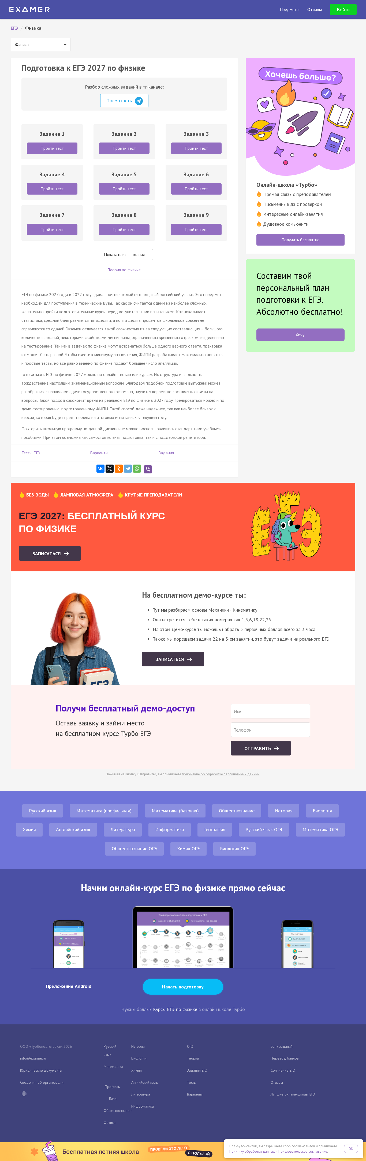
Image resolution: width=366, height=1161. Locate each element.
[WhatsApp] (137, 469)
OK (351, 1149)
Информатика (169, 829)
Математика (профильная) (104, 811)
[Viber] (148, 469)
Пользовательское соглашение (302, 1151)
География (214, 829)
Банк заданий (282, 1046)
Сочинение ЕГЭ (283, 1070)
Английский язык (73, 829)
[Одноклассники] (119, 469)
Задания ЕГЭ (197, 1070)
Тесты (191, 1082)
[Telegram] (128, 469)
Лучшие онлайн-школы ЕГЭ (293, 1094)
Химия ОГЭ (188, 848)
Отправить (258, 748)
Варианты (99, 452)
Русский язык (42, 811)
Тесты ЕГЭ (30, 452)
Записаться (47, 553)
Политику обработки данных (252, 1151)
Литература (122, 829)
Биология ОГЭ (234, 848)
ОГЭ (190, 1046)
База (113, 1098)
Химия (29, 829)
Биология (322, 811)
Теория (193, 1058)
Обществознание (237, 811)
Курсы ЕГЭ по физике (175, 1009)
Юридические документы (41, 1070)
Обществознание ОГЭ (134, 848)
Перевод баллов (285, 1058)
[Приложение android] (24, 1094)
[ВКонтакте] (100, 469)
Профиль (112, 1086)
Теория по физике (124, 269)
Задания (166, 452)
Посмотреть (119, 100)
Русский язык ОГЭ (263, 829)
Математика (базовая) (175, 811)
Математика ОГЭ (320, 829)
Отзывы (277, 1082)
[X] (110, 469)
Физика (109, 1122)
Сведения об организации (42, 1082)
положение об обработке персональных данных (221, 774)
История (284, 811)
